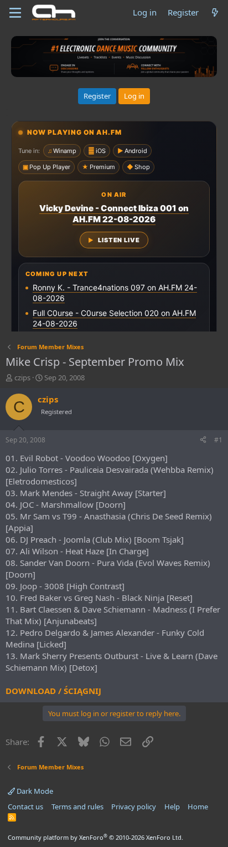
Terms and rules (77, 807)
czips (22, 377)
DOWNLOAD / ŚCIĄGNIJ (53, 690)
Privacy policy (133, 807)
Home (198, 807)
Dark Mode (34, 791)
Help (172, 807)
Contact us (25, 807)
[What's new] (215, 12)
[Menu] (15, 13)
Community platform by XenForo (95, 837)
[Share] (203, 440)
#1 (218, 440)
